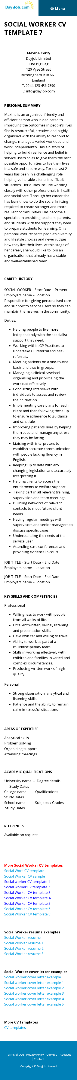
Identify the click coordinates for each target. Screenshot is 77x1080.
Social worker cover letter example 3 (34, 993)
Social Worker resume (22, 937)
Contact (39, 1059)
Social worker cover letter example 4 (34, 999)
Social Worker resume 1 (23, 943)
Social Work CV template (24, 870)
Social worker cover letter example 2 (34, 988)
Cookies (51, 1054)
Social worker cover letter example (32, 977)
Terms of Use (15, 1054)
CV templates (15, 1027)
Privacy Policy (35, 1054)
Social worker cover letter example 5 (34, 1004)
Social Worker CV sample (24, 876)
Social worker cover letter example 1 (34, 982)
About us (65, 1054)
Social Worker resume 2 (23, 948)
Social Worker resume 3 (23, 953)
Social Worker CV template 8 (27, 914)
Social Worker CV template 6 (27, 908)
